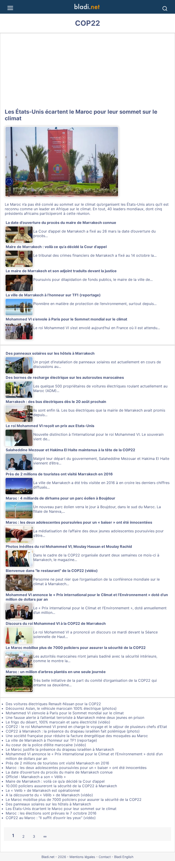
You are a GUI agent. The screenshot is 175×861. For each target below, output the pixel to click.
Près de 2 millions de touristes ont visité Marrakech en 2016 (57, 763)
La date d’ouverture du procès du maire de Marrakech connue (59, 772)
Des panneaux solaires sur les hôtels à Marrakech (48, 804)
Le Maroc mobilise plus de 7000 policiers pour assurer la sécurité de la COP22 (74, 799)
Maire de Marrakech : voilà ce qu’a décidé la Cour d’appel (55, 781)
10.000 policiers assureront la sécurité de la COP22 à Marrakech (61, 786)
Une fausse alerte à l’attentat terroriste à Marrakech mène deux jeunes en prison (75, 717)
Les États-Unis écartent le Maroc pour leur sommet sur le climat (61, 808)
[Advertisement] (87, 70)
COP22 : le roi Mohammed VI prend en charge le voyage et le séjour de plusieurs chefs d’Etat (86, 726)
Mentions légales (82, 857)
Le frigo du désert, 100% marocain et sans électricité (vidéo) (58, 722)
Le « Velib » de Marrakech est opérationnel (43, 790)
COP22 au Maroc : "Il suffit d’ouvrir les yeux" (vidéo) (51, 817)
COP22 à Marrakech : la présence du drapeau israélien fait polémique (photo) (73, 731)
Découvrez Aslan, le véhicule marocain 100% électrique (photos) (61, 708)
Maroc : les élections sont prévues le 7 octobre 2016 (51, 813)
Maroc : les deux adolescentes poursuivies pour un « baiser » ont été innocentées (76, 767)
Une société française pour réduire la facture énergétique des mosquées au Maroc (77, 735)
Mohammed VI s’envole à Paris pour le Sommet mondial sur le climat (65, 713)
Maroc (15, 204)
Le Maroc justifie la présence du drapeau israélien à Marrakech (60, 749)
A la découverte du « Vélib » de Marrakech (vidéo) (49, 795)
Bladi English (124, 857)
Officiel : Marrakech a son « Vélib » (36, 776)
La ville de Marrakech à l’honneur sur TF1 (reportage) (51, 740)
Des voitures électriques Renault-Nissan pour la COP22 (53, 704)
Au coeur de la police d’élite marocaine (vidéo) (46, 745)
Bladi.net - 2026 (53, 857)
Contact (105, 857)
